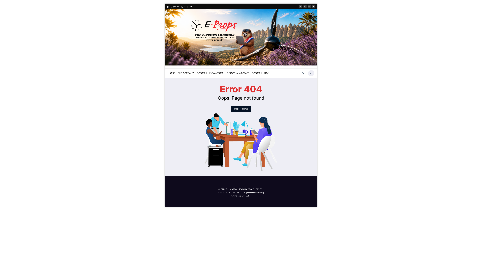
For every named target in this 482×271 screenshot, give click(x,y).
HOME (172, 73)
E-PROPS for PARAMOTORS (210, 73)
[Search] (303, 74)
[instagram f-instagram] (305, 6)
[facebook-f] (300, 6)
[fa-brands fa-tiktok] (313, 6)
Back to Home (241, 109)
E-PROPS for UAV (260, 73)
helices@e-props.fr (255, 192)
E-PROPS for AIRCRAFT (238, 73)
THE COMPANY (186, 73)
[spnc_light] (311, 73)
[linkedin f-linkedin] (309, 6)
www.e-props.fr (237, 195)
